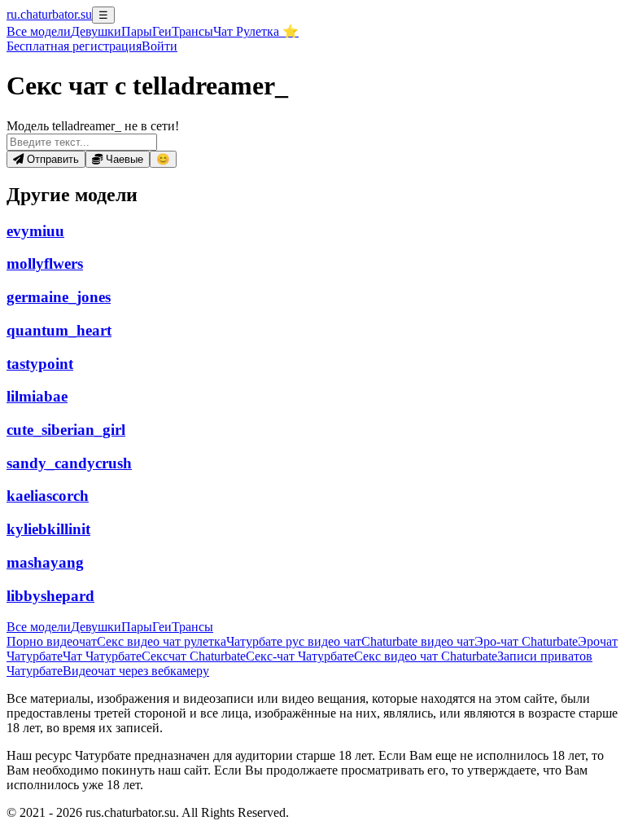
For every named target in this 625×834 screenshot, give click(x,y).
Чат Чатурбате (102, 656)
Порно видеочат (52, 641)
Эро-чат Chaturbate (526, 641)
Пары (136, 31)
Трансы (192, 31)
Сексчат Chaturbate (194, 656)
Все (39, 31)
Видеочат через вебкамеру (136, 671)
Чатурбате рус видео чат (293, 641)
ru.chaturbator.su (49, 14)
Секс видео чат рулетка (161, 641)
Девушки (96, 31)
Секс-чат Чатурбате (300, 656)
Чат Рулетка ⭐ (256, 31)
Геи (162, 31)
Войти (159, 46)
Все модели (39, 627)
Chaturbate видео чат (417, 641)
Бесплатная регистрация (74, 46)
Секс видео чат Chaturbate (425, 656)
